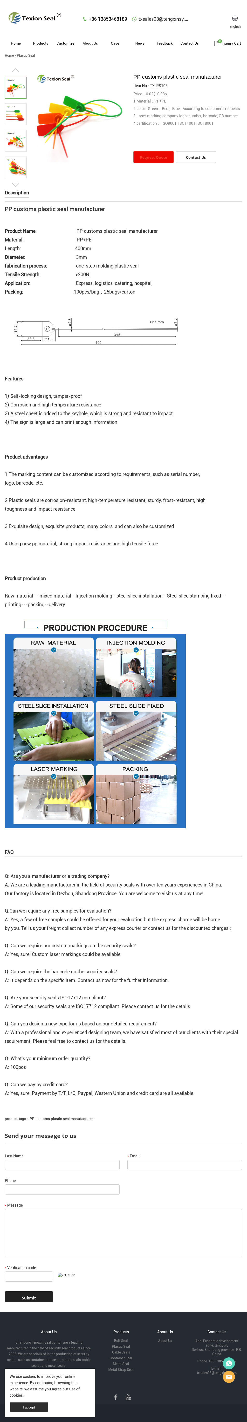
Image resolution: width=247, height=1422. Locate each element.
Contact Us (189, 43)
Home (16, 43)
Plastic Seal (26, 55)
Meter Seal (121, 1364)
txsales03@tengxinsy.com (166, 19)
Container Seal (121, 1358)
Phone (10, 1180)
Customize (65, 43)
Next (16, 185)
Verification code (20, 1267)
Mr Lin (229, 1363)
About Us (90, 43)
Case (115, 43)
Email (133, 1156)
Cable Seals (121, 1352)
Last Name (14, 1156)
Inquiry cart (231, 43)
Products (40, 43)
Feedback (165, 43)
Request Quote (153, 157)
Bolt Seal (121, 1341)
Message (14, 1205)
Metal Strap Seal (121, 1370)
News (139, 43)
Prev (16, 70)
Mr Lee (229, 1377)
